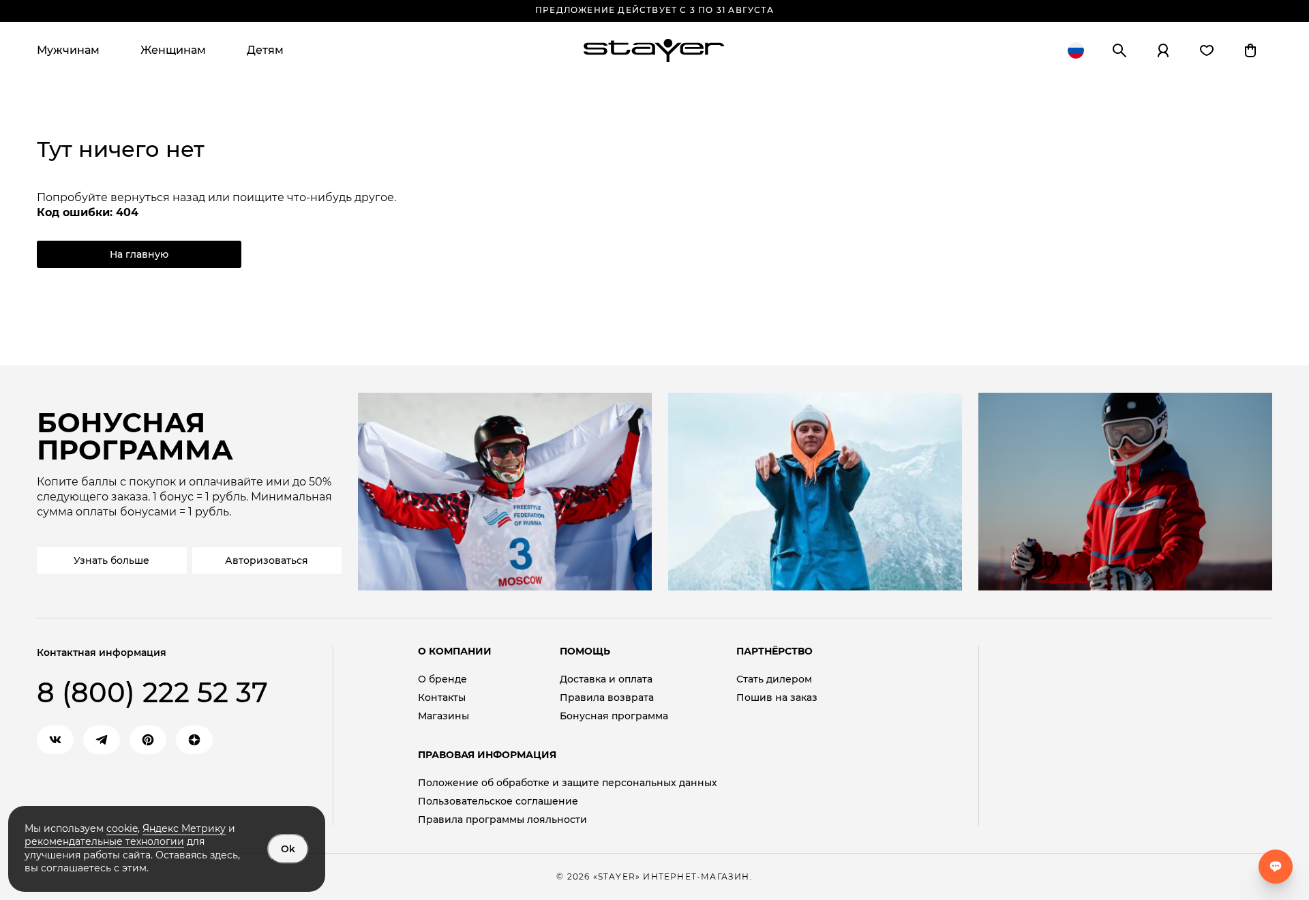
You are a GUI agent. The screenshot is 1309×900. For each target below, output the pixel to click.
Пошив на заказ (776, 698)
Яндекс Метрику (184, 828)
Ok (288, 849)
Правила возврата (607, 698)
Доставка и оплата (606, 679)
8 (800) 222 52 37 (152, 692)
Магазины (443, 716)
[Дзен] (194, 739)
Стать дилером (774, 679)
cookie (122, 828)
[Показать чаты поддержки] (1276, 867)
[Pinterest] (148, 739)
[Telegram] (101, 739)
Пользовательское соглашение (498, 801)
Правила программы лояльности (502, 820)
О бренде (442, 679)
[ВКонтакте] (55, 739)
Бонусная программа (614, 716)
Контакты (442, 698)
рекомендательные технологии (104, 841)
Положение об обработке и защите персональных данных (567, 783)
